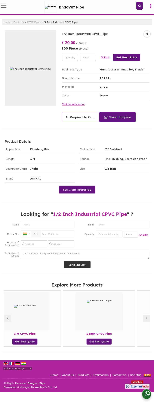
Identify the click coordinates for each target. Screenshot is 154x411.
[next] (146, 318)
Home (7, 22)
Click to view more (73, 104)
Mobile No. (13, 234)
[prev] (7, 318)
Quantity (89, 234)
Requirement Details (12, 254)
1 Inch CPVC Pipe (73, 333)
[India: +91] (26, 234)
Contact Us (119, 375)
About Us (68, 375)
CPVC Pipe (33, 22)
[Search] (139, 6)
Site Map (135, 375)
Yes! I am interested (77, 189)
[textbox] (88, 57)
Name (15, 224)
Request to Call (81, 117)
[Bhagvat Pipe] (52, 7)
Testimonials (101, 375)
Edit (106, 57)
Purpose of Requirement (12, 244)
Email (91, 224)
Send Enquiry (119, 117)
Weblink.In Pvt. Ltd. (46, 387)
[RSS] (147, 375)
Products (19, 22)
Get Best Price (126, 57)
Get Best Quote (73, 341)
